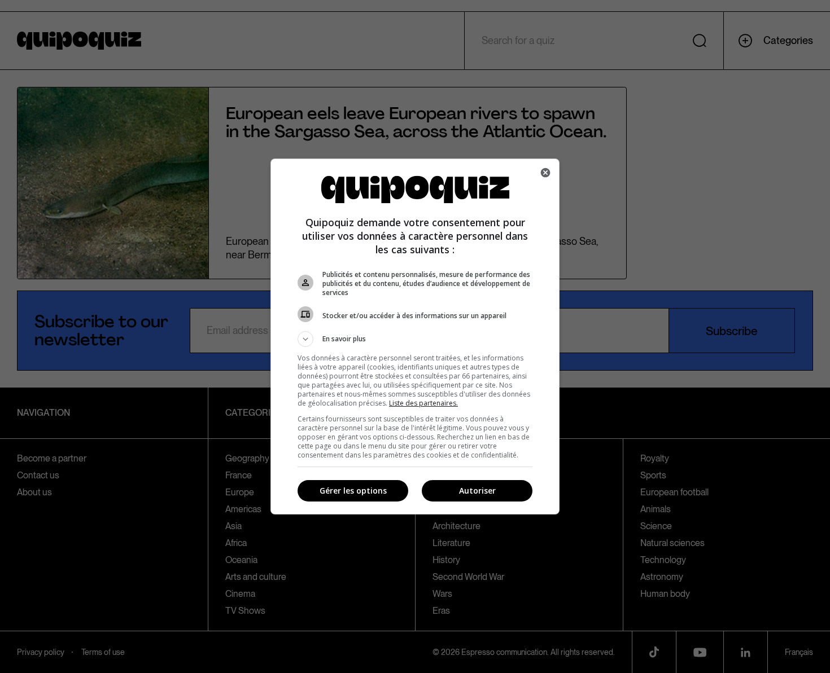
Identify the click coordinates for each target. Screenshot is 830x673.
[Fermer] (545, 172)
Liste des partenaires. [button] (423, 403)
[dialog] (415, 336)
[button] (415, 339)
